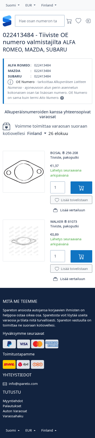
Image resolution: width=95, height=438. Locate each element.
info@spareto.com (23, 383)
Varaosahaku (13, 416)
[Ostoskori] (69, 21)
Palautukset (12, 406)
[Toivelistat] (78, 21)
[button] (13, 5)
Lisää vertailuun (72, 210)
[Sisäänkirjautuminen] (87, 21)
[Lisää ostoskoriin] (81, 187)
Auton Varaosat (15, 411)
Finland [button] (35, 133)
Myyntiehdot (13, 400)
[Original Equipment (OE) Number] (62, 97)
